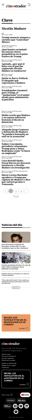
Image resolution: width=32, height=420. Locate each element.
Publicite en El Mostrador (9, 363)
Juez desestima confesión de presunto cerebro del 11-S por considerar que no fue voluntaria (15, 246)
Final (16, 196)
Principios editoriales (8, 358)
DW (3, 33)
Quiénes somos (6, 354)
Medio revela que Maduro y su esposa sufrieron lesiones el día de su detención (16, 119)
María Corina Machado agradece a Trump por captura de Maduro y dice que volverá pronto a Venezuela (16, 179)
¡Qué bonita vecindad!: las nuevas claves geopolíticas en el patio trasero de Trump (15, 53)
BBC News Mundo (7, 74)
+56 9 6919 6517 (6, 350)
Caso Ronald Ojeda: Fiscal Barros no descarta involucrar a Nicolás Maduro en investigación (16, 164)
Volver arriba (5, 395)
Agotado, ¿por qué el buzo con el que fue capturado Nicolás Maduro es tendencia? (14, 67)
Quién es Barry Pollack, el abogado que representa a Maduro (15, 80)
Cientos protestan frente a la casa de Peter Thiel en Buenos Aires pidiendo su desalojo (16, 267)
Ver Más (15, 287)
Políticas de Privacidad (8, 360)
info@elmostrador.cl (16, 350)
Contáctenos (5, 367)
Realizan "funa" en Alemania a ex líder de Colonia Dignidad (15, 274)
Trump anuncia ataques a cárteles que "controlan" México (16, 40)
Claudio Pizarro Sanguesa (9, 45)
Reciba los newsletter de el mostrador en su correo (15, 321)
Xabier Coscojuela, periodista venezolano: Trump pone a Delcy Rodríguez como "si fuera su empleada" (16, 148)
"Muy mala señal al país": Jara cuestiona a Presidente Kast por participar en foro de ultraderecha (15, 281)
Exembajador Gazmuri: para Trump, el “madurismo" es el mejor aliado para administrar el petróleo (16, 95)
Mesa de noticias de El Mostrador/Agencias (15, 171)
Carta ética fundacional (9, 356)
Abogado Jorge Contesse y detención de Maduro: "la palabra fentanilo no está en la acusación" (15, 133)
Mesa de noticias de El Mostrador (12, 60)
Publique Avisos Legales (9, 365)
